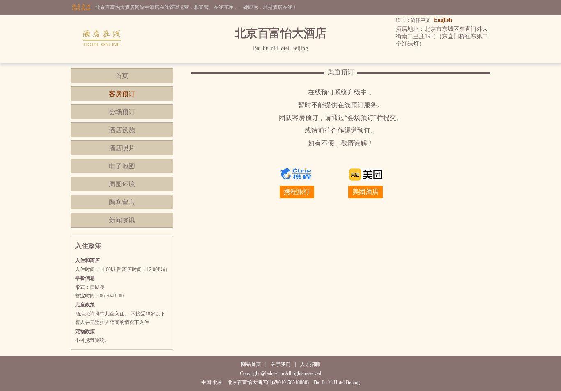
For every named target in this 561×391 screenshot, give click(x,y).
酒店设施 (122, 129)
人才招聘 (310, 364)
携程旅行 (297, 191)
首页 (122, 75)
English (443, 20)
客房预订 (122, 93)
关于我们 (280, 364)
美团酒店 (365, 191)
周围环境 (122, 184)
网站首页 (251, 364)
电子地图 (122, 166)
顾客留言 (122, 202)
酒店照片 (122, 148)
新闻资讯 (122, 220)
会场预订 (122, 111)
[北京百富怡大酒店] (102, 61)
